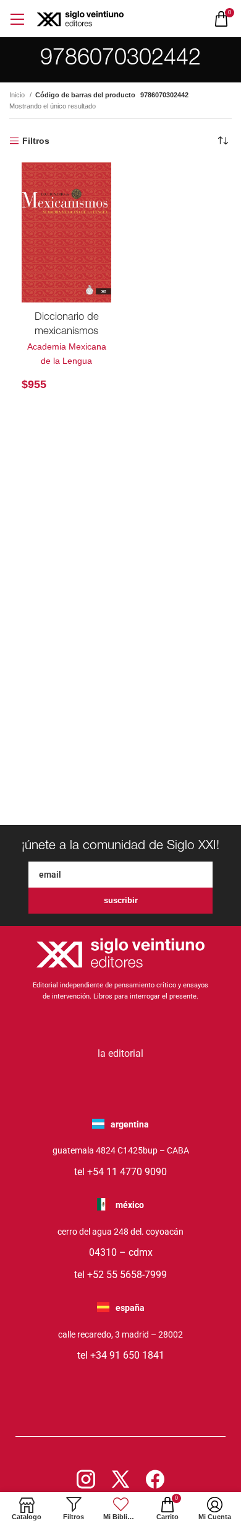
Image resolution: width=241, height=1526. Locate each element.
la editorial (120, 1053)
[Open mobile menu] (17, 19)
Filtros (35, 141)
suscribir (121, 900)
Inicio (18, 95)
